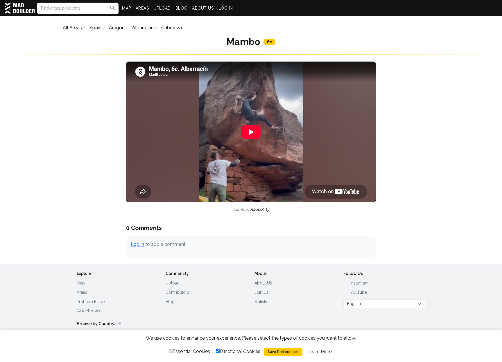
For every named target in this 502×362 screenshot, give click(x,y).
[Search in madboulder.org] (112, 8)
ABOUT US (203, 8)
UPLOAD (162, 8)
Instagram (359, 283)
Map (81, 283)
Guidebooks (88, 311)
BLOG (181, 8)
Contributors (177, 292)
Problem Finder (91, 301)
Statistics (262, 301)
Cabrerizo (171, 27)
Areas (82, 292)
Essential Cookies (191, 351)
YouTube (358, 292)
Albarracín (143, 27)
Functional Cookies (240, 351)
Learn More (319, 351)
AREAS (142, 8)
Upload (173, 283)
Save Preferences (283, 352)
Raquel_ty (259, 209)
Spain (95, 27)
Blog (170, 301)
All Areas (72, 27)
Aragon (117, 27)
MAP (126, 8)
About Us (263, 283)
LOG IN (225, 8)
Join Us (261, 292)
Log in (137, 244)
